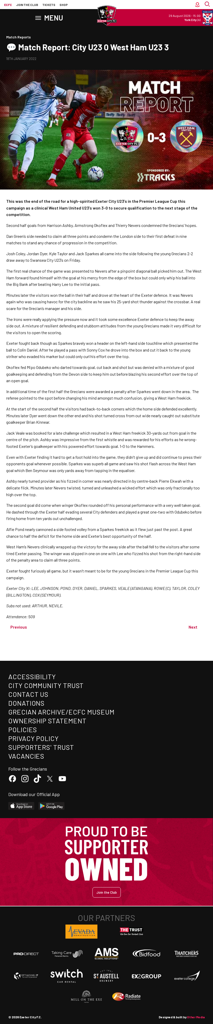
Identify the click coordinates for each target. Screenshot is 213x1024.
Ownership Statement (47, 721)
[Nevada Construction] (81, 932)
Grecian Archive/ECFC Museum (61, 712)
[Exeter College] (187, 975)
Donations (26, 703)
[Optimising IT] (26, 976)
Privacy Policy (33, 738)
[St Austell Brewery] (106, 975)
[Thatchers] (187, 954)
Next (193, 626)
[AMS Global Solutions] (106, 953)
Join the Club (106, 892)
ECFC (8, 4)
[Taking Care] (66, 954)
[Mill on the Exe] (86, 996)
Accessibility (32, 676)
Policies (22, 729)
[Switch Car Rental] (66, 976)
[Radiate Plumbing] (126, 996)
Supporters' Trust (41, 747)
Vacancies (26, 756)
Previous (18, 626)
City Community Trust (46, 685)
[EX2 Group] (146, 975)
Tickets (48, 4)
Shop (63, 4)
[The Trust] (132, 931)
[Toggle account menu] (197, 5)
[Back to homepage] (106, 16)
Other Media (196, 1017)
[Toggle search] (208, 5)
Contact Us (28, 694)
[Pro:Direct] (26, 954)
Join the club (27, 4)
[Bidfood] (146, 953)
